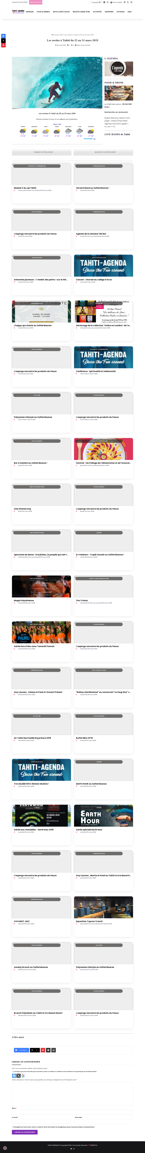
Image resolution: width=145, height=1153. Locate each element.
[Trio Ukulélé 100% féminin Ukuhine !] (41, 770)
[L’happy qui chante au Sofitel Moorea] (41, 311)
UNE (61, 35)
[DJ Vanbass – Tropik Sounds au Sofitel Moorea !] (103, 541)
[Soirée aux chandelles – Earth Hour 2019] (41, 816)
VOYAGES (120, 12)
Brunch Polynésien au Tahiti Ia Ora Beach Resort (38, 1013)
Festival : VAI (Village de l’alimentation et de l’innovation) (105, 463)
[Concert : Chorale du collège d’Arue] (103, 266)
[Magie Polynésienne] (41, 586)
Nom (14, 1108)
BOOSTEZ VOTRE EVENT (105, 152)
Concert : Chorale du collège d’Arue (94, 279)
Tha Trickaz (82, 600)
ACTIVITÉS (97, 12)
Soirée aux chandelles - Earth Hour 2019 (34, 829)
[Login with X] (19, 1076)
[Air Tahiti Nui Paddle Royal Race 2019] (41, 724)
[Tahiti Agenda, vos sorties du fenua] (18, 12)
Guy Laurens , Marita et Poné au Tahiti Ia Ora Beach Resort (105, 875)
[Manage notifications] (5, 1148)
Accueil (56, 35)
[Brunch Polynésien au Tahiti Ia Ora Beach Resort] (41, 999)
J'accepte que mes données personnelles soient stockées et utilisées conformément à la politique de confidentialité (54, 1071)
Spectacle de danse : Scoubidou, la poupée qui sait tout (42, 554)
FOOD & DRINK (114, 82)
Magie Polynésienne (24, 600)
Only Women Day (22, 508)
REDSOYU (94, 1145)
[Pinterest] (43, 1050)
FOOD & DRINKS (43, 12)
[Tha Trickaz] (103, 586)
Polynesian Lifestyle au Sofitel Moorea (33, 417)
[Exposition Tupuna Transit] (103, 907)
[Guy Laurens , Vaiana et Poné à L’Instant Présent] (41, 678)
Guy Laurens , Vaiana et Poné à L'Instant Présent (38, 692)
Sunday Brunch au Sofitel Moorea (31, 967)
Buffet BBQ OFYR (84, 738)
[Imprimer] (53, 1050)
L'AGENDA (111, 58)
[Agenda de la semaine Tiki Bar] (103, 220)
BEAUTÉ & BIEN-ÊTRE (81, 12)
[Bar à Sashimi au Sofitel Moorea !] (41, 449)
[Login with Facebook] (14, 1076)
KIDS (130, 12)
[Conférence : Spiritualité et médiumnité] (103, 357)
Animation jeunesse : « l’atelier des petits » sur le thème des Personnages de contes (55, 279)
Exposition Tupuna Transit (89, 921)
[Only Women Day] (41, 495)
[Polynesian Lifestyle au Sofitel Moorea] (41, 403)
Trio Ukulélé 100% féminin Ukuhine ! (31, 783)
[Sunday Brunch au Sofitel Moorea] (41, 953)
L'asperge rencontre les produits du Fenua (35, 233)
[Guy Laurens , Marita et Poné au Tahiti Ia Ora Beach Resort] (103, 861)
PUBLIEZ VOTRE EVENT (43, 152)
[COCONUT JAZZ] (41, 907)
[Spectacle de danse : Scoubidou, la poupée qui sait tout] (41, 541)
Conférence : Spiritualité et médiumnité (96, 371)
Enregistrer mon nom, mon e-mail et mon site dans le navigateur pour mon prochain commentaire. (54, 1127)
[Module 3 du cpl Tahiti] (41, 174)
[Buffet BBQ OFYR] (103, 724)
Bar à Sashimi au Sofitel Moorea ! (30, 463)
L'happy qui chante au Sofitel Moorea (32, 325)
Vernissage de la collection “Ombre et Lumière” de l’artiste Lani (107, 325)
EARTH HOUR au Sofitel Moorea (91, 783)
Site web (78, 1117)
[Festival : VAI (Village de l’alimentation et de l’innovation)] (103, 449)
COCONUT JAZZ (21, 921)
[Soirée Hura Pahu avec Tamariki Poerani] (41, 632)
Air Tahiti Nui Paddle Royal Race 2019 (32, 738)
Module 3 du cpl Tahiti (25, 188)
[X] (3, 40)
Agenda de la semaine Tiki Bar (91, 233)
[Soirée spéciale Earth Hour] (103, 816)
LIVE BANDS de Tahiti (117, 134)
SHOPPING (109, 12)
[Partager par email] (48, 1050)
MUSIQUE (30, 12)
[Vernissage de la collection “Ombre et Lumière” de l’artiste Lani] (103, 311)
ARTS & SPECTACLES (61, 12)
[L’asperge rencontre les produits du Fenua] (41, 220)
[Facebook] (3, 36)
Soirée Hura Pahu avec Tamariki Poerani (34, 646)
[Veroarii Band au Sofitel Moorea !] (103, 174)
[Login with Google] (23, 1076)
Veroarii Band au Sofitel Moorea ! (92, 188)
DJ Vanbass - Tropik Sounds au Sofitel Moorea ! (100, 554)
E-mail (15, 1117)
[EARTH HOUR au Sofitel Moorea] (103, 770)
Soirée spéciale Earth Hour (89, 829)
